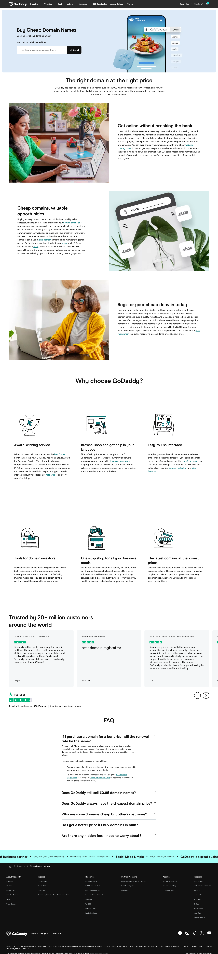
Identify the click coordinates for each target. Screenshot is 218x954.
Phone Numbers (199, 917)
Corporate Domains (92, 890)
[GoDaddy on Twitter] (202, 934)
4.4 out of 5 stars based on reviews (28, 706)
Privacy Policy (197, 946)
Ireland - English (38, 934)
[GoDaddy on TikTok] (194, 934)
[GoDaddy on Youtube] (209, 934)
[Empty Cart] (207, 4)
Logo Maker (198, 913)
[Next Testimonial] (206, 695)
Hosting (196, 904)
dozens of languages (120, 461)
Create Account (168, 890)
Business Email (199, 895)
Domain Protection (178, 468)
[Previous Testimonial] (197, 695)
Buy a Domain (198, 881)
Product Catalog (91, 913)
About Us (9, 881)
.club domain (44, 240)
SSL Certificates (100, 4)
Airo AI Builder (116, 4)
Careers (9, 886)
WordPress (197, 899)
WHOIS (88, 904)
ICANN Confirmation (92, 886)
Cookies (209, 946)
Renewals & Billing (169, 886)
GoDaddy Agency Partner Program (133, 881)
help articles (52, 475)
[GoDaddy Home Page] (16, 934)
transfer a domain (190, 461)
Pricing (130, 4)
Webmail (88, 899)
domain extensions (72, 223)
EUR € (56, 934)
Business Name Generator (94, 895)
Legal (8, 899)
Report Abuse (42, 886)
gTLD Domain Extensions (203, 886)
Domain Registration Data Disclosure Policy (53, 895)
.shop (64, 243)
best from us (60, 454)
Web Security (198, 908)
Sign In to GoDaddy (170, 881)
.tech (35, 246)
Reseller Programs (127, 886)
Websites (197, 890)
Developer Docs (91, 881)
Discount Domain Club (100, 778)
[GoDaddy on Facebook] (180, 934)
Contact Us (10, 890)
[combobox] (42, 50)
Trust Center (11, 904)
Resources (41, 890)
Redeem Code (90, 908)
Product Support (43, 881)
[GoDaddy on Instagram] (187, 934)
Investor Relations (12, 895)
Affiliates (124, 890)
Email (60, 4)
